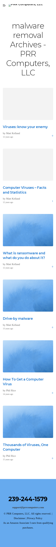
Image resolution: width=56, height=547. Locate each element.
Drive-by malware (18, 318)
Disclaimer (19, 518)
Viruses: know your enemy (25, 127)
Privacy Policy (34, 518)
